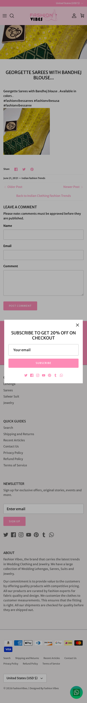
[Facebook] (31, 375)
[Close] (77, 325)
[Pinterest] (49, 375)
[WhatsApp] (61, 375)
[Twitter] (25, 375)
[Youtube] (43, 375)
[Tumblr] (55, 375)
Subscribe (44, 363)
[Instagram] (37, 375)
